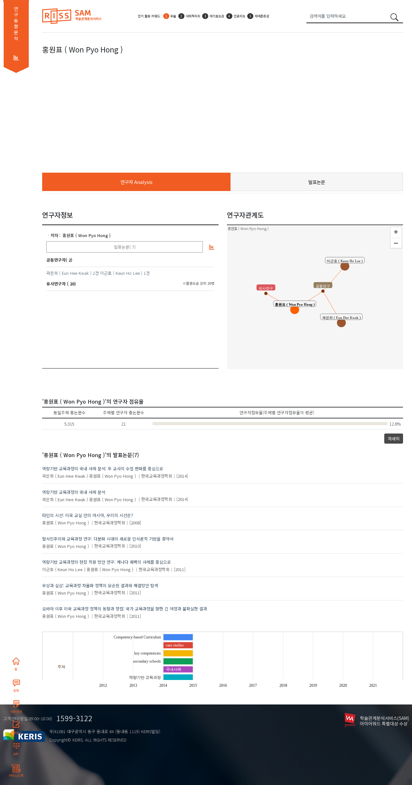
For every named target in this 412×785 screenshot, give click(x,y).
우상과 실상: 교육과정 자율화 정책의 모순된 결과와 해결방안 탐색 (100, 585)
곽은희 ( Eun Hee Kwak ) (68, 273)
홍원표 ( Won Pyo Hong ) (86, 235)
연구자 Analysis (136, 181)
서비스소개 (16, 775)
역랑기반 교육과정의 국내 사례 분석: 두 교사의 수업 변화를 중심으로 (102, 468)
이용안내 (16, 711)
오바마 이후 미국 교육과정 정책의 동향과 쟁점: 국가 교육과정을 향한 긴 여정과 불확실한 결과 (124, 609)
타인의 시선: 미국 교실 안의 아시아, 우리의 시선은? (87, 515)
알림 (16, 690)
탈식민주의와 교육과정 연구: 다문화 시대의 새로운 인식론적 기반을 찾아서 (107, 539)
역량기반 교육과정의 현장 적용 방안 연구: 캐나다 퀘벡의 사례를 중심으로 (106, 562)
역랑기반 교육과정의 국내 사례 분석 (73, 492)
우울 (173, 16)
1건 (147, 273)
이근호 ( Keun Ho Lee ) (121, 273)
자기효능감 (217, 16)
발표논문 (316, 181)
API (16, 754)
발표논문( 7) (125, 247)
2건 (96, 273)
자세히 (393, 439)
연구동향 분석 (16, 23)
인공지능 (239, 16)
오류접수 (16, 733)
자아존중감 (262, 16)
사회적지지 (193, 16)
